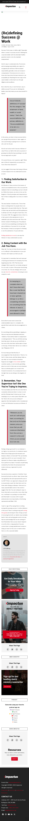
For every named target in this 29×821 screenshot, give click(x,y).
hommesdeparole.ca (15, 782)
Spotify (15, 712)
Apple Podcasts (15, 710)
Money (12, 45)
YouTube (15, 716)
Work (18, 45)
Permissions (4, 793)
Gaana (15, 722)
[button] (19, 7)
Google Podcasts (15, 714)
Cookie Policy (19, 790)
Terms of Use (12, 790)
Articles (3, 45)
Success (15, 45)
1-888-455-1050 (13, 808)
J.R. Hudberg (4, 46)
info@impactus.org (10, 810)
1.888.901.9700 (11, 805)
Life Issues (8, 45)
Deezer (15, 720)
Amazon (15, 718)
